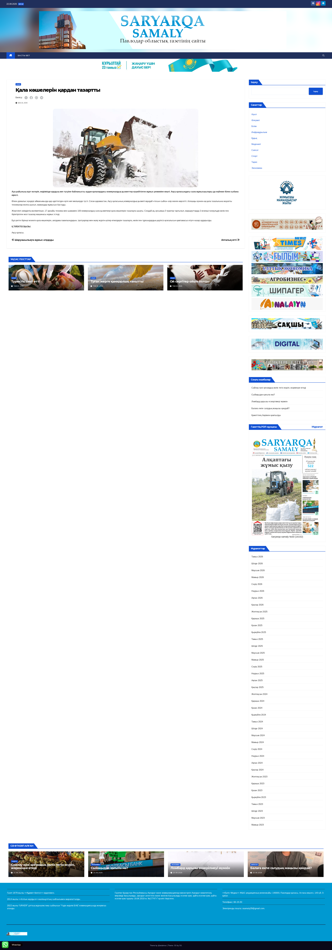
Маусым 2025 (258, 653)
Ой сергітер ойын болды (190, 281)
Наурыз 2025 (257, 673)
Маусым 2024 (258, 735)
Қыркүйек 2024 (258, 715)
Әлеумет (255, 120)
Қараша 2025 (257, 618)
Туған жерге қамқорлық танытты (117, 281)
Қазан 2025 (256, 625)
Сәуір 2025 (256, 667)
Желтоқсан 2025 (259, 612)
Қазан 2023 (256, 790)
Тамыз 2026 (257, 557)
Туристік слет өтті (25, 281)
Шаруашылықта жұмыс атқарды (34, 240)
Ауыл (18, 84)
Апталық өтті (229, 240)
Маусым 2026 (258, 570)
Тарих (254, 162)
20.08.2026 (98, 873)
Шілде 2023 (257, 811)
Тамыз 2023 (257, 804)
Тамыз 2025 (257, 639)
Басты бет (24, 55)
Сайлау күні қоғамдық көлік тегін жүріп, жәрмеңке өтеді (278, 388)
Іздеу (254, 82)
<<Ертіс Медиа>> (230, 893)
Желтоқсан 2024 (259, 694)
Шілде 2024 (257, 728)
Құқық (254, 138)
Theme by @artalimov (158, 945)
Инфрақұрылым (259, 132)
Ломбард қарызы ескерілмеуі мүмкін (269, 401)
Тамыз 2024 (257, 722)
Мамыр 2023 (257, 825)
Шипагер (254, 864)
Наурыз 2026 (257, 591)
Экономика (256, 168)
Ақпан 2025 (257, 680)
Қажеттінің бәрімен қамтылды (266, 415)
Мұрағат (317, 426)
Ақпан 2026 (257, 598)
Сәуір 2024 (256, 749)
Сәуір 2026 (256, 584)
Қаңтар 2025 (257, 687)
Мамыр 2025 (257, 660)
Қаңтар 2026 (257, 605)
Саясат (254, 150)
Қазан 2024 (256, 708)
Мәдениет (256, 144)
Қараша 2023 (257, 783)
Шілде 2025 (257, 646)
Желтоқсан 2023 (259, 777)
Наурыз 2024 (257, 756)
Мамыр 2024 (257, 742)
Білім (254, 126)
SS (180, 945)
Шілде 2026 (257, 563)
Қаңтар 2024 (257, 770)
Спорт (254, 156)
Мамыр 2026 (257, 577)
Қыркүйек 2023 (258, 797)
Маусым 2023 (258, 818)
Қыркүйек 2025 (258, 632)
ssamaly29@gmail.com (253, 908)
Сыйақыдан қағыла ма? (263, 395)
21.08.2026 (18, 873)
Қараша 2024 (257, 701)
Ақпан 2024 (257, 763)
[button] (323, 55)
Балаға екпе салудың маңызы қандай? (270, 408)
